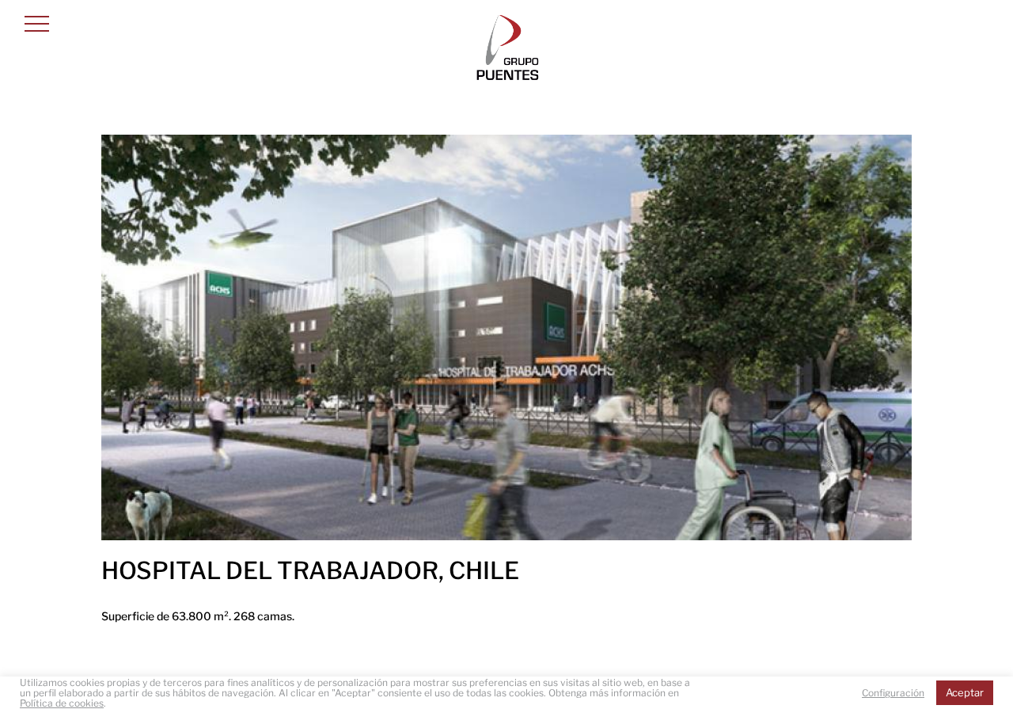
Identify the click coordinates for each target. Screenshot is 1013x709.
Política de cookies (62, 703)
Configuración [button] (893, 693)
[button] (37, 23)
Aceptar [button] (965, 692)
